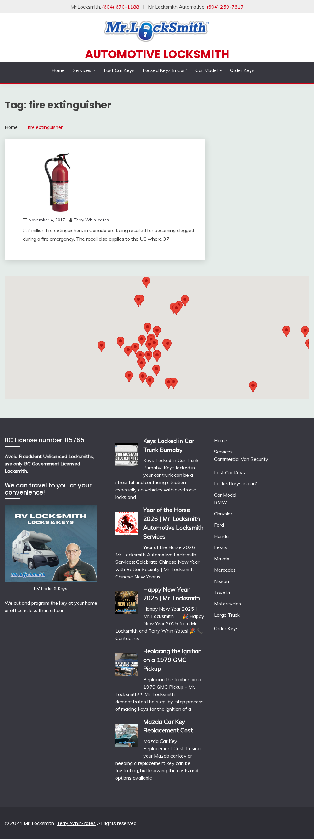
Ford (219, 525)
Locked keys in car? (165, 70)
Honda (221, 536)
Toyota (222, 592)
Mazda (221, 558)
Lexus (220, 547)
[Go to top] (297, 823)
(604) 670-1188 (120, 7)
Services (82, 70)
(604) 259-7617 (225, 7)
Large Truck (227, 615)
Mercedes (225, 570)
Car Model (206, 70)
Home (58, 70)
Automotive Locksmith (157, 54)
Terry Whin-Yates (91, 220)
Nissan (221, 581)
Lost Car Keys (119, 70)
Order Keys (242, 70)
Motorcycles (227, 603)
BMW (220, 502)
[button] (176, 309)
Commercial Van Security (241, 459)
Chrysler (223, 513)
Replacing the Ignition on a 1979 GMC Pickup (172, 659)
